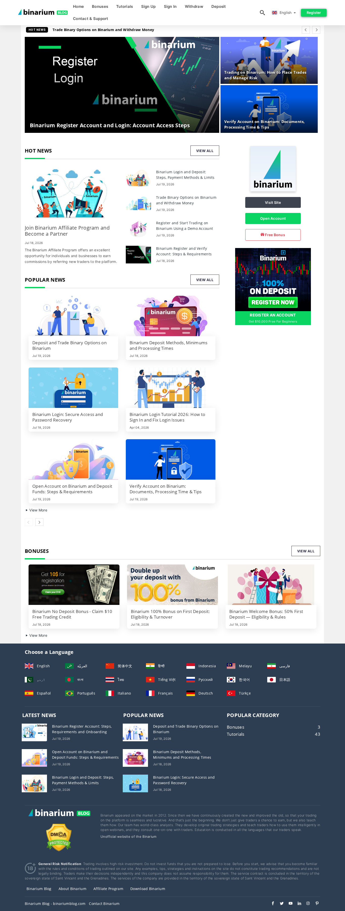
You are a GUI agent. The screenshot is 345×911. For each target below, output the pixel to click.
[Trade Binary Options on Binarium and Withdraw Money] (138, 203)
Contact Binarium (104, 903)
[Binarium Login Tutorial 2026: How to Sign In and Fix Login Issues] (170, 387)
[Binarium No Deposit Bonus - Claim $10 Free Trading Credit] (74, 584)
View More (37, 510)
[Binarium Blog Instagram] (305, 903)
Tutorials (124, 6)
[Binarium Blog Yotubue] (288, 903)
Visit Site (273, 202)
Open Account (273, 218)
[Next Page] (316, 30)
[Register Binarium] (273, 279)
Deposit (218, 6)
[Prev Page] (306, 30)
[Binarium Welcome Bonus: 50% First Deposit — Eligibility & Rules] (271, 584)
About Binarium (72, 888)
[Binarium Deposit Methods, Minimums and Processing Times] (170, 316)
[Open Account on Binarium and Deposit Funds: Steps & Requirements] (73, 459)
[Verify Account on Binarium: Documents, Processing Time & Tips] (170, 459)
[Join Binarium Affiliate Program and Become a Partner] (71, 194)
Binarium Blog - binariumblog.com (55, 903)
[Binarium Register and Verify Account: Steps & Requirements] (138, 254)
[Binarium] (273, 190)
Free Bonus (274, 235)
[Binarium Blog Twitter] (279, 903)
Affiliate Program (108, 888)
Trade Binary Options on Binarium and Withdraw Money (103, 29)
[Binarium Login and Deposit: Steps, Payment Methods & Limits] (138, 178)
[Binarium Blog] (58, 818)
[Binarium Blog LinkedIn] (296, 903)
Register (314, 12)
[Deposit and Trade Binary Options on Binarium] (73, 316)
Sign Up (148, 6)
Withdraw (194, 6)
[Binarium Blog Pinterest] (314, 903)
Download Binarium (147, 888)
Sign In (170, 6)
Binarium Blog (39, 888)
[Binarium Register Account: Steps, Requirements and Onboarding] (34, 731)
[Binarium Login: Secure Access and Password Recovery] (73, 387)
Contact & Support (90, 18)
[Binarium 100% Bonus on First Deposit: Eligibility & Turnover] (172, 584)
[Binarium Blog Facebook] (270, 903)
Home (78, 6)
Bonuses (100, 6)
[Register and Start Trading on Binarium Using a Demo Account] (138, 229)
